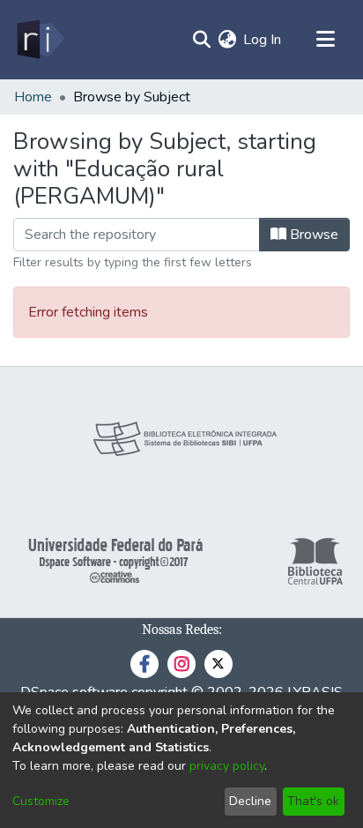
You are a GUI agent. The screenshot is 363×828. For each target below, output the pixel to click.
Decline (250, 801)
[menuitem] (227, 39)
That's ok (313, 801)
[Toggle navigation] (325, 39)
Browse (312, 234)
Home (33, 97)
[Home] (39, 40)
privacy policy (226, 765)
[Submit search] (201, 39)
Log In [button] (263, 39)
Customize (41, 801)
